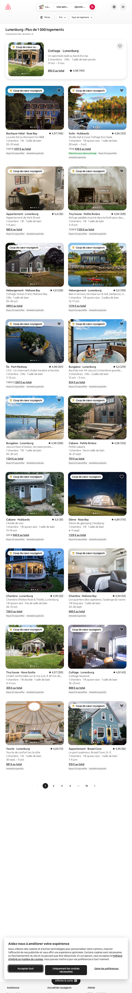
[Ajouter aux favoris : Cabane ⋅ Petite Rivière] (121, 400)
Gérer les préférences (106, 968)
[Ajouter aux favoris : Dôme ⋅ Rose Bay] (121, 476)
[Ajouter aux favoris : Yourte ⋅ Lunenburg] (59, 705)
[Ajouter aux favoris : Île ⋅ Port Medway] (59, 323)
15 (86, 785)
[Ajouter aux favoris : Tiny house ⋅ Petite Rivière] (121, 171)
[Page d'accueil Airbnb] (8, 7)
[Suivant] (95, 786)
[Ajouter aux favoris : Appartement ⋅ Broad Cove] (121, 705)
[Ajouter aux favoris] (120, 46)
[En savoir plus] (32, 34)
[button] (56, 70)
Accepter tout (26, 968)
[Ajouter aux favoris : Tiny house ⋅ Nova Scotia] (59, 629)
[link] (37, 786)
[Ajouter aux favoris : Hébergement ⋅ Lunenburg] (121, 247)
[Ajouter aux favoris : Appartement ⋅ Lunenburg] (59, 171)
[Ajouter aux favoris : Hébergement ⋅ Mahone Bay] (59, 247)
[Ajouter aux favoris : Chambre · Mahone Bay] (121, 553)
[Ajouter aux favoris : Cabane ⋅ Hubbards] (59, 476)
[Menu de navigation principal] (123, 6)
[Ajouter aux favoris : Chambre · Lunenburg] (59, 553)
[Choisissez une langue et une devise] (114, 6)
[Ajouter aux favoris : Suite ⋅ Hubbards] (121, 90)
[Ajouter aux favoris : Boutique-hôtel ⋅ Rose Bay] (59, 90)
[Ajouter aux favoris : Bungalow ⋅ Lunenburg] (121, 323)
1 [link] (45, 785)
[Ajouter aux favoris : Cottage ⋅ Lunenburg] (121, 629)
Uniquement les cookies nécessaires (66, 970)
